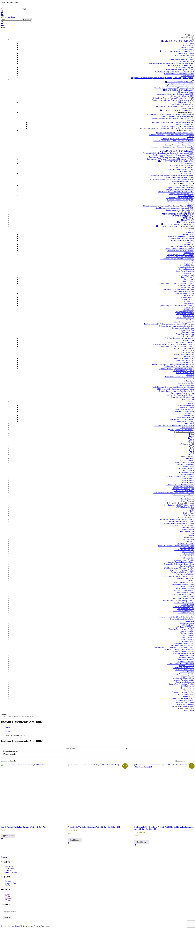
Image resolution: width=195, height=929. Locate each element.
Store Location (10, 868)
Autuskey (46, 926)
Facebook (8, 894)
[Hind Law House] (8, 17)
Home (3, 716)
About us (8, 870)
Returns (8, 881)
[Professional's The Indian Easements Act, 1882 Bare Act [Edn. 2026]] (69, 843)
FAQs (7, 885)
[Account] (2, 11)
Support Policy (10, 883)
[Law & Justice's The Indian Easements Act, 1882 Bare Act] (2, 839)
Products (8, 731)
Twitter (7, 896)
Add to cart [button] (9, 836)
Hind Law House (12, 926)
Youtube (8, 900)
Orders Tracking (11, 872)
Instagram (8, 898)
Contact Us (9, 866)
